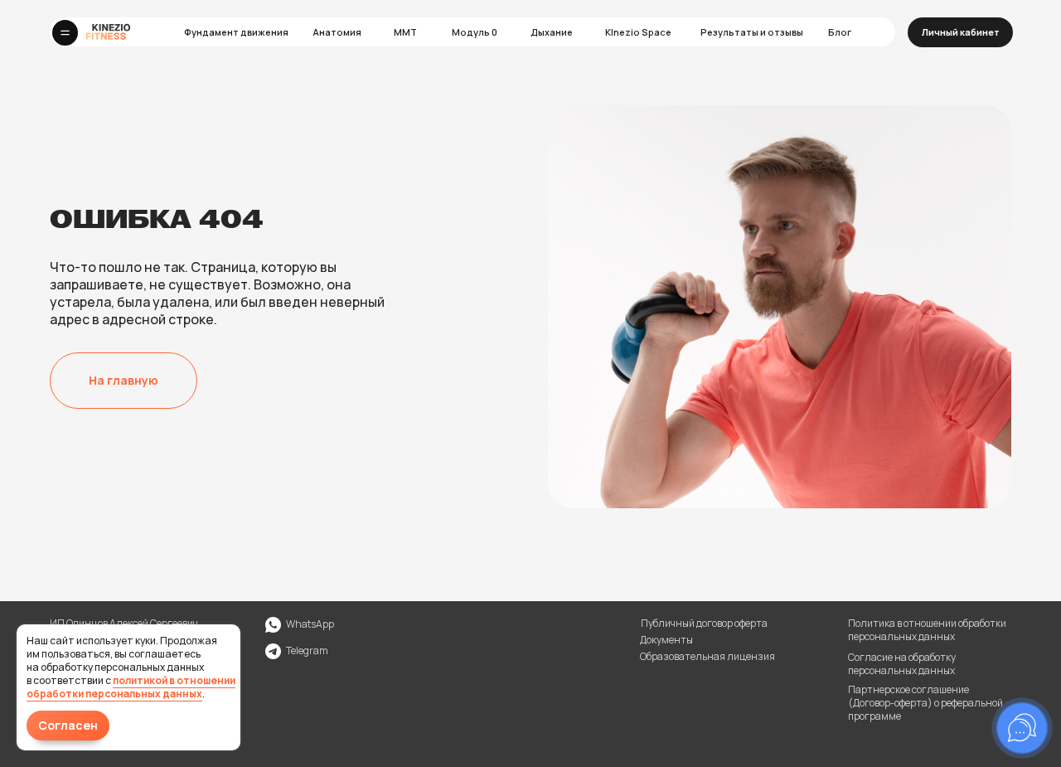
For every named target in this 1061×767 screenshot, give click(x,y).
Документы (666, 640)
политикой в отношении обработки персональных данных (131, 687)
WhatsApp (310, 624)
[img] (273, 651)
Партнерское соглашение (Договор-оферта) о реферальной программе (925, 702)
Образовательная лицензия (707, 656)
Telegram (307, 650)
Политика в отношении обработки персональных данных (927, 629)
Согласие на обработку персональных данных (902, 663)
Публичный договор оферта (704, 623)
